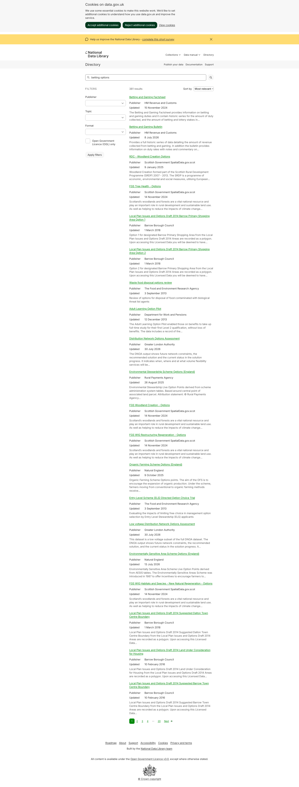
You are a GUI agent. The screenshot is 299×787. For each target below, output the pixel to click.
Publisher (90, 96)
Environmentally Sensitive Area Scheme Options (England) (164, 553)
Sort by (187, 88)
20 (159, 721)
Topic (88, 111)
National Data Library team (156, 748)
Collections (172, 54)
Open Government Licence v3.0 (149, 759)
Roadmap (111, 742)
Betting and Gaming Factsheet (147, 97)
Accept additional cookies (103, 25)
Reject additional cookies (140, 25)
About (122, 742)
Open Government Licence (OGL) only (103, 142)
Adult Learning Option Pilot (145, 308)
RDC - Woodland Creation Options (149, 156)
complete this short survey (158, 39)
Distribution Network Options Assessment (154, 338)
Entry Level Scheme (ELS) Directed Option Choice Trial (162, 497)
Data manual (191, 54)
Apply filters (95, 154)
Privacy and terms (181, 742)
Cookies (163, 742)
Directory (208, 54)
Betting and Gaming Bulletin (145, 126)
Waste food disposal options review (150, 282)
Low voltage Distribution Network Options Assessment (162, 523)
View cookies (167, 25)
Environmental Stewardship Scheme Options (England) (162, 371)
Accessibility (148, 742)
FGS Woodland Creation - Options (149, 405)
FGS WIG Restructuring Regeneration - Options (157, 434)
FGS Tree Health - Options (145, 186)
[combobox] (105, 103)
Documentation (194, 64)
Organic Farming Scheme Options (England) (155, 464)
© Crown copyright (149, 778)
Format (89, 125)
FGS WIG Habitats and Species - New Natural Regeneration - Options (170, 583)
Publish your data (173, 64)
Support (209, 64)
